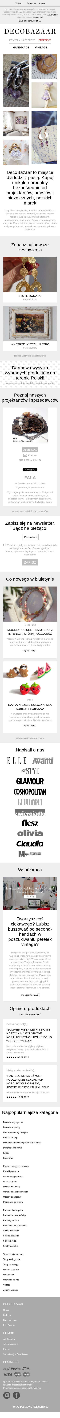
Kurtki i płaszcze (11, 1171)
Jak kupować (9, 1339)
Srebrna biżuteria (11, 1236)
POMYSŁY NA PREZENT (22, 40)
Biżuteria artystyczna (13, 1122)
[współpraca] (30, 893)
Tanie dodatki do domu (13, 1254)
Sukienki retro (9, 1241)
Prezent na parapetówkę (14, 1215)
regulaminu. (27, 1385)
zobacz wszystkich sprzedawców (30, 511)
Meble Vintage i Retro (13, 1176)
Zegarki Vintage (10, 1290)
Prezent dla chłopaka (13, 1210)
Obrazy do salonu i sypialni (15, 1192)
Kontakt (32, 455)
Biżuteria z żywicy (11, 1127)
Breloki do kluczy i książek (15, 1132)
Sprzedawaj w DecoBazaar (15, 1354)
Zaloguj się (31, 3)
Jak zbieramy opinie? (30, 1014)
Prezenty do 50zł (11, 1220)
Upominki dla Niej (11, 1280)
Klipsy (6, 1153)
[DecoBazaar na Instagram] (6, 1395)
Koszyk (42, 3)
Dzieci (30, 699)
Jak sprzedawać (10, 1344)
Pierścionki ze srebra (13, 1202)
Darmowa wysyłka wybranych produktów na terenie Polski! (30, 372)
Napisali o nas (30, 749)
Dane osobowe (10, 1320)
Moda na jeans (10, 1181)
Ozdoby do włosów (12, 1197)
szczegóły (52, 14)
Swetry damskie (10, 1246)
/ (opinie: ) (32, 460)
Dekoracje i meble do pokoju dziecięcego (22, 1142)
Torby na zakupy (11, 1264)
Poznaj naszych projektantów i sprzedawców (30, 398)
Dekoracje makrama (12, 1148)
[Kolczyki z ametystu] (16, 80)
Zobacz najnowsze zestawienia (30, 247)
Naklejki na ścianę (11, 1186)
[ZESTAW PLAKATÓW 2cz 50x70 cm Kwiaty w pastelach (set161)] (16, 124)
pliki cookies (35, 1388)
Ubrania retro (9, 1274)
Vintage (6, 1285)
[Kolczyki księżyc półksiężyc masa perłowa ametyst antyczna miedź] (44, 137)
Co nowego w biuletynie (30, 579)
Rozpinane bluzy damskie (15, 1225)
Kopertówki (8, 1158)
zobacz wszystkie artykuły (30, 738)
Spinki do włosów (11, 1230)
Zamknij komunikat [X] (30, 20)
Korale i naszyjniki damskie (16, 1166)
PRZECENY (45, 40)
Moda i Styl (30, 624)
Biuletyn (7, 1315)
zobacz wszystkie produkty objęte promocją (30, 383)
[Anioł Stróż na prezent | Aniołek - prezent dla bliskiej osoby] (16, 152)
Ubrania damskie (11, 1269)
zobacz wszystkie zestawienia (30, 355)
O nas (6, 1310)
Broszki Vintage (10, 1137)
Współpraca (30, 869)
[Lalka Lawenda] (44, 95)
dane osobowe (21, 1388)
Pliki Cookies (9, 1325)
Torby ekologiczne (11, 1259)
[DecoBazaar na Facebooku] (16, 1395)
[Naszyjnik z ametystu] (44, 66)
